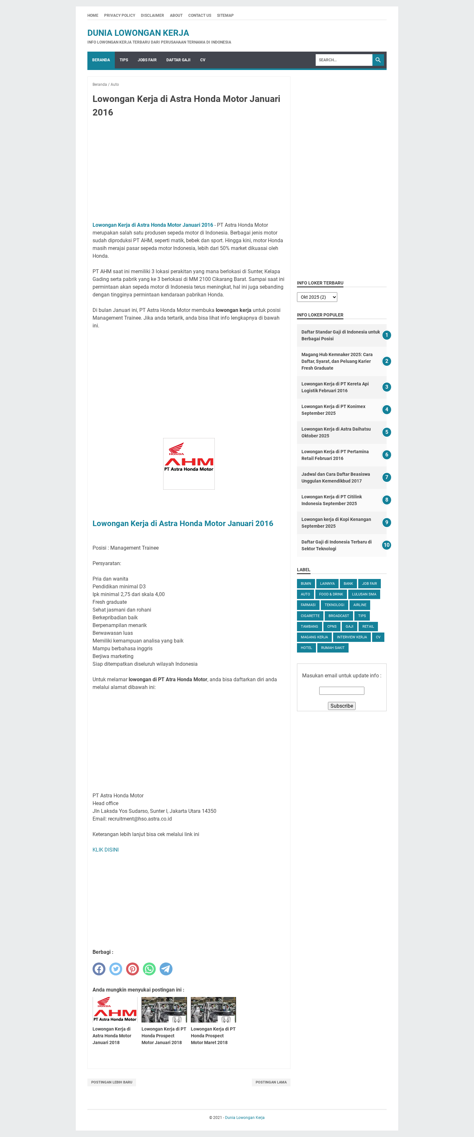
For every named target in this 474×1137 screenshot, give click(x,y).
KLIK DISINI (106, 850)
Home (92, 15)
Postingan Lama (271, 1082)
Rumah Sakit (333, 648)
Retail (368, 626)
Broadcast (339, 616)
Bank (348, 584)
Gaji (349, 626)
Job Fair (369, 584)
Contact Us (199, 15)
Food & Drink (331, 594)
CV (202, 60)
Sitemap (225, 15)
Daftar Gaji (178, 60)
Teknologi (334, 605)
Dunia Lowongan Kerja (138, 33)
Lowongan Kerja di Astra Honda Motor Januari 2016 (153, 225)
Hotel (306, 648)
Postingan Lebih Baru (111, 1082)
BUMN (306, 584)
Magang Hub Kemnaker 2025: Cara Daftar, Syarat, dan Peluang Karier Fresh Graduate (337, 361)
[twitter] (115, 968)
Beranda (101, 60)
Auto (305, 594)
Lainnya (327, 584)
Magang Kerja (314, 637)
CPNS (332, 626)
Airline (359, 605)
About (176, 15)
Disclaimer (152, 15)
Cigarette (310, 616)
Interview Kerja (352, 637)
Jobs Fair (147, 60)
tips (362, 616)
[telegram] (166, 968)
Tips (124, 60)
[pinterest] (132, 968)
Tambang (309, 626)
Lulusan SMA (364, 594)
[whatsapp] (149, 968)
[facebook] (99, 968)
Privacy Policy (119, 15)
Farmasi (308, 605)
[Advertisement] (189, 171)
